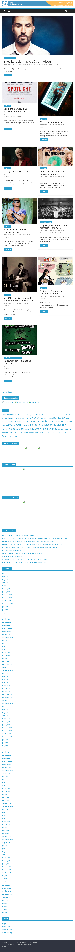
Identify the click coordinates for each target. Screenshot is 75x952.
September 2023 (7, 670)
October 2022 (6, 701)
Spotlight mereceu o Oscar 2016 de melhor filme (17, 110)
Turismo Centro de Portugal (62, 432)
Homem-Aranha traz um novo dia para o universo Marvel (20, 535)
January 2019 (6, 827)
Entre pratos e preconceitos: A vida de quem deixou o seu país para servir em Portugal (29, 547)
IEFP (29, 425)
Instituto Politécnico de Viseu (46, 424)
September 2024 (7, 637)
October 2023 (6, 667)
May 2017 (5, 876)
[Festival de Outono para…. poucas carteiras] (19, 199)
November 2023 (7, 664)
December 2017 (7, 867)
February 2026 (6, 589)
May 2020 (5, 782)
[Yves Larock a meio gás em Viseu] (37, 17)
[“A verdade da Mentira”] (55, 83)
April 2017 (5, 879)
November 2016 (7, 888)
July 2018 (5, 846)
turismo (51, 432)
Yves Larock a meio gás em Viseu (27, 61)
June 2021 (5, 743)
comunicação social (18, 418)
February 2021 (6, 755)
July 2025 (5, 607)
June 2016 (5, 903)
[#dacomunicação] (4, 11)
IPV (65, 424)
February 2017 (6, 885)
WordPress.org (7, 933)
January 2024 (6, 658)
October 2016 (6, 891)
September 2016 (7, 894)
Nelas (69, 429)
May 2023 (5, 679)
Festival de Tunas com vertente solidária (51, 292)
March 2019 (6, 821)
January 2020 (6, 794)
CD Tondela (49, 415)
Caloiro (50, 65)
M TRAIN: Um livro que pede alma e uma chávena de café (18, 299)
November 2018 (7, 834)
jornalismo (5, 429)
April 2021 (5, 749)
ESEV (13, 58)
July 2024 (5, 640)
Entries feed (6, 927)
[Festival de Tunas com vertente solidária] (55, 258)
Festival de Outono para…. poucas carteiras (17, 230)
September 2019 (7, 806)
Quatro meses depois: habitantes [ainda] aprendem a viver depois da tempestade (28, 541)
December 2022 (7, 694)
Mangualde (15, 428)
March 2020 (6, 788)
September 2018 (7, 840)
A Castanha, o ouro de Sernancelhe (13, 556)
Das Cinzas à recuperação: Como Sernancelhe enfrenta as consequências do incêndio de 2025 (32, 544)
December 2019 (7, 797)
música (59, 428)
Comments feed (7, 930)
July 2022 (5, 707)
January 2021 (6, 758)
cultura (44, 418)
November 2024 (7, 631)
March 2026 (6, 586)
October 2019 (6, 803)
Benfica (25, 415)
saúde (41, 432)
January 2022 (6, 725)
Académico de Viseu (9, 415)
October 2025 (6, 601)
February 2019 (6, 824)
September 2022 (7, 704)
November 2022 (7, 697)
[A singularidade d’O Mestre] (19, 148)
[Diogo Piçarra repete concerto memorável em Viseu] (55, 199)
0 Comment (32, 65)
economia (18, 421)
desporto (12, 421)
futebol (19, 424)
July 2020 (5, 776)
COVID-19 (37, 417)
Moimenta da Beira (29, 429)
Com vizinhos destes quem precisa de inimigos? (53, 172)
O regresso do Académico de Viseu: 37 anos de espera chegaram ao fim (25, 559)
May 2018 (5, 852)
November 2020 (7, 764)
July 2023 (5, 673)
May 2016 (5, 906)
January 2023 (6, 691)
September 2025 (7, 604)
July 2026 (5, 574)
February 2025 (6, 622)
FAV (54, 65)
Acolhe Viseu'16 (42, 65)
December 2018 (7, 830)
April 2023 (5, 682)
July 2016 (5, 900)
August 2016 (6, 897)
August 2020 (6, 773)
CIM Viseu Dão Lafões (59, 415)
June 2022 (5, 710)
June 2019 (5, 812)
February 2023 (6, 688)
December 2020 (7, 761)
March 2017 (6, 882)
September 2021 (7, 737)
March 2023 (6, 685)
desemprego (5, 421)
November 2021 (7, 731)
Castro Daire (41, 415)
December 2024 (7, 628)
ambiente (19, 415)
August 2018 (6, 843)
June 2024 (5, 643)
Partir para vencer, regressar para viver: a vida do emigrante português (24, 562)
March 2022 (6, 719)
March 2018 (6, 858)
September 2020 (7, 770)
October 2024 (6, 634)
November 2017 (7, 870)
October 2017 (6, 873)
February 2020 (6, 791)
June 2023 (5, 676)
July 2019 (5, 809)
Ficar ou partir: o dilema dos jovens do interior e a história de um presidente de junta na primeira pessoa (35, 538)
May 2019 (5, 815)
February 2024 (6, 655)
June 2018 (5, 849)
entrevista (50, 421)
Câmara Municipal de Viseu (57, 418)
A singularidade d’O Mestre (17, 171)
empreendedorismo (27, 421)
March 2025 (6, 619)
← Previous (7, 392)
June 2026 (5, 577)
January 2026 (6, 592)
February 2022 (6, 722)
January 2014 (6, 912)
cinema (14, 116)
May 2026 (5, 580)
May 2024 (5, 646)
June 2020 (5, 779)
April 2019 (5, 818)
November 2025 (7, 598)
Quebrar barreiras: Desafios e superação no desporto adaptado (22, 553)
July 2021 (5, 740)
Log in (4, 924)
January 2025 (6, 625)
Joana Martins (22, 65)
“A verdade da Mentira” (51, 122)
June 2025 (5, 610)
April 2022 (5, 716)
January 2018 (6, 864)
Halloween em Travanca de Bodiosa (17, 362)
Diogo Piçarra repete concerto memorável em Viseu (55, 226)
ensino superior (40, 421)
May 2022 (5, 713)
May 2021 (5, 746)
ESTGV (13, 425)
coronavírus (28, 418)
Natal (65, 429)
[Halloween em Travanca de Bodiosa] (19, 326)
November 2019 (7, 800)
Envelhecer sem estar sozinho (11, 550)
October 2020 (6, 767)
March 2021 (6, 752)
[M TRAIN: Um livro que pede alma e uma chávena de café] (19, 258)
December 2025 (7, 595)
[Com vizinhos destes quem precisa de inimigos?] (55, 148)
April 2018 (5, 855)
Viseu (57, 65)
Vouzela (13, 436)
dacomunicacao (16, 358)
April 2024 (5, 649)
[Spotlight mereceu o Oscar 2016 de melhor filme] (19, 83)
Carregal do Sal (32, 415)
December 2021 (7, 728)
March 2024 (6, 652)
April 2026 (5, 583)
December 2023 (7, 661)
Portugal (26, 432)
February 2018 (6, 861)
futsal (25, 425)
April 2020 (5, 785)
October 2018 (6, 837)
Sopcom (46, 432)
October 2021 (6, 734)
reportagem (33, 432)
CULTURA (7, 58)
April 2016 (5, 909)
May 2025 (5, 613)
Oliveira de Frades (10, 432)
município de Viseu (46, 428)
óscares (19, 116)
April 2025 (5, 616)
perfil (21, 432)
